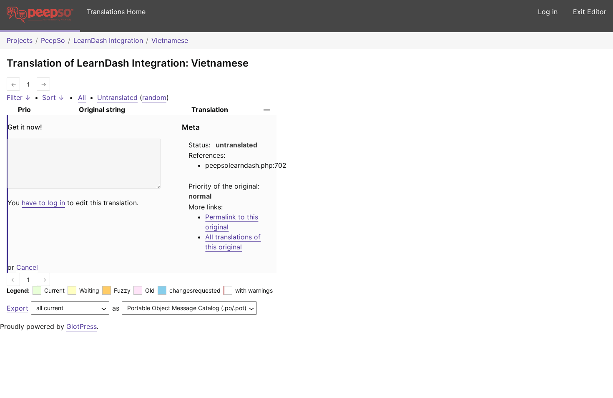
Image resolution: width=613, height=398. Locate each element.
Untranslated (117, 97)
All (82, 97)
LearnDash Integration (108, 40)
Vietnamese (169, 40)
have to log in (43, 203)
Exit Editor (589, 11)
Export (17, 308)
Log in (548, 11)
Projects (20, 40)
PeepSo (53, 40)
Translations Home (116, 11)
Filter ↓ (19, 97)
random (154, 97)
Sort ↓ (53, 97)
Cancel (27, 267)
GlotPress (81, 326)
